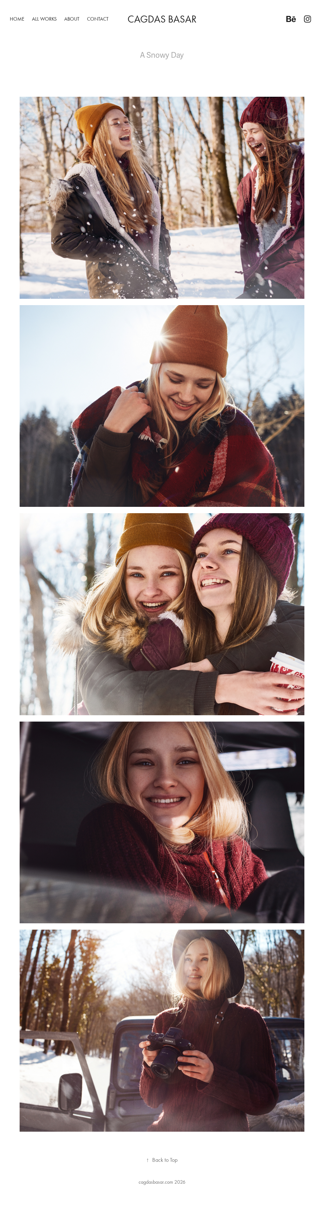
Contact (98, 19)
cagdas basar (162, 19)
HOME (17, 19)
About (71, 19)
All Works (44, 19)
